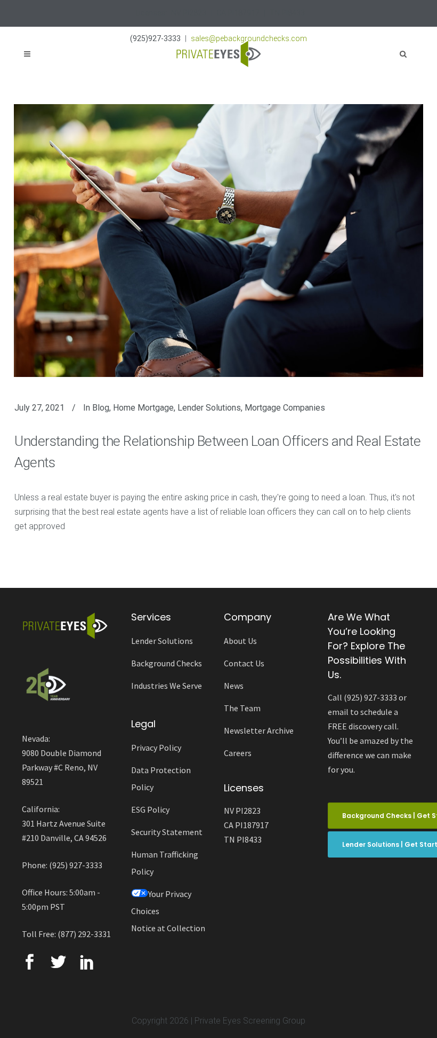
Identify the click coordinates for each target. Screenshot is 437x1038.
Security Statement (167, 832)
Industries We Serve (166, 685)
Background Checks (166, 663)
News (234, 685)
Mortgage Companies (285, 408)
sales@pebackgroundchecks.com (249, 38)
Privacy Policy (156, 747)
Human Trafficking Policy (164, 863)
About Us (240, 640)
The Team (242, 708)
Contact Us (244, 663)
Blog (100, 408)
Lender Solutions (209, 408)
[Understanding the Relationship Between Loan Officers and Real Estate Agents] (218, 240)
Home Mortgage (143, 408)
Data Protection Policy (161, 778)
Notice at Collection (168, 928)
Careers (238, 753)
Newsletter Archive (259, 730)
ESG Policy (150, 809)
